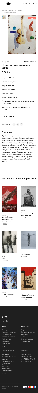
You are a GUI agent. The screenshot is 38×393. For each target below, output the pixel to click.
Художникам (6, 354)
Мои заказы (6, 341)
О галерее (5, 330)
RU (34, 4)
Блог (3, 346)
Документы (5, 373)
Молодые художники (8, 10)
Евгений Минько (13, 97)
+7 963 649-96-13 (29, 359)
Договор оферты (7, 371)
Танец (4, 258)
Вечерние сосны (8, 294)
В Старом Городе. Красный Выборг (27, 296)
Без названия (25, 254)
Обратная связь (26, 354)
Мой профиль (6, 339)
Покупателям (25, 330)
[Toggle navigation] (2, 3)
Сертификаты (6, 334)
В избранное (9, 116)
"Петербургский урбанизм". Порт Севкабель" (8, 219)
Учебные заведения (8, 337)
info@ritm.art (27, 361)
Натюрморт (5, 62)
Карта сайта (6, 344)
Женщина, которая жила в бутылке (28, 214)
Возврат (23, 337)
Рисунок (19, 10)
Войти (25, 4)
